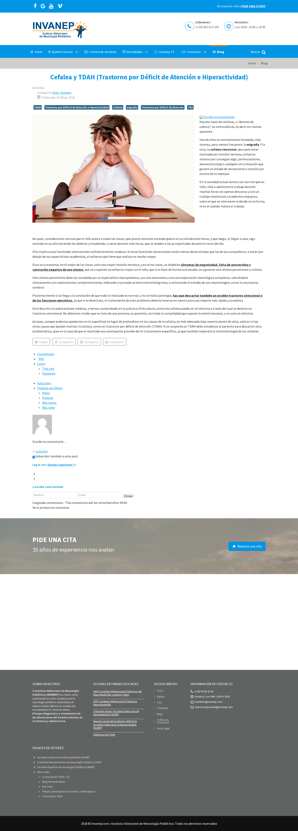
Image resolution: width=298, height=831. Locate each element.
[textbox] (149, 436)
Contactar (162, 708)
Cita (159, 702)
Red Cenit (47, 786)
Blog (159, 714)
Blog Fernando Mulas (53, 781)
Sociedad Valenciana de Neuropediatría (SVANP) (63, 757)
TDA (190, 107)
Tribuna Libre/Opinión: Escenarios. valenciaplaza (68, 791)
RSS (41, 359)
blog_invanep (61, 93)
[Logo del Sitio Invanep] (60, 29)
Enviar (128, 496)
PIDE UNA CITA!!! (253, 6)
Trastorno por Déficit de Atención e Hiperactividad (77, 107)
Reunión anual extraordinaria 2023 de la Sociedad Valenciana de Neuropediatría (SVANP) (115, 725)
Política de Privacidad (163, 721)
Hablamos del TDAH (104, 734)
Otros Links (43, 772)
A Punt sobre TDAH (52, 796)
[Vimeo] (60, 6)
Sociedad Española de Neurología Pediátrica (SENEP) (66, 767)
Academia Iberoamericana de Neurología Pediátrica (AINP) (69, 762)
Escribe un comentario (219, 117)
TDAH (37, 107)
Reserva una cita (249, 546)
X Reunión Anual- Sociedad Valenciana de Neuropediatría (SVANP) (116, 713)
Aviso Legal (163, 728)
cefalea (117, 107)
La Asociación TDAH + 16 (55, 776)
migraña (132, 107)
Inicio (160, 690)
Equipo (161, 696)
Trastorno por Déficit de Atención (163, 107)
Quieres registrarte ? (61, 465)
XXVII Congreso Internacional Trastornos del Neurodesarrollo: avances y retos (117, 693)
